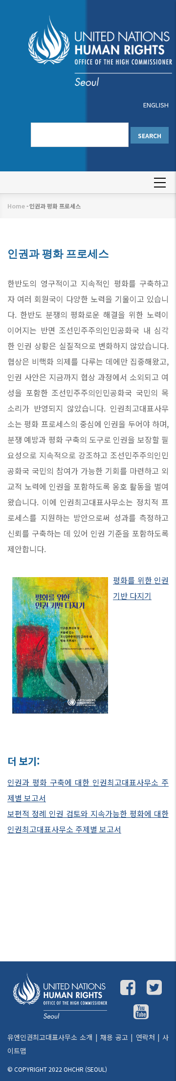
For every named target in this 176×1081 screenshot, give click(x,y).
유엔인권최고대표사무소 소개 (49, 1037)
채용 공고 (114, 1037)
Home (16, 206)
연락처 (145, 1037)
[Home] (90, 50)
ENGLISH (156, 104)
